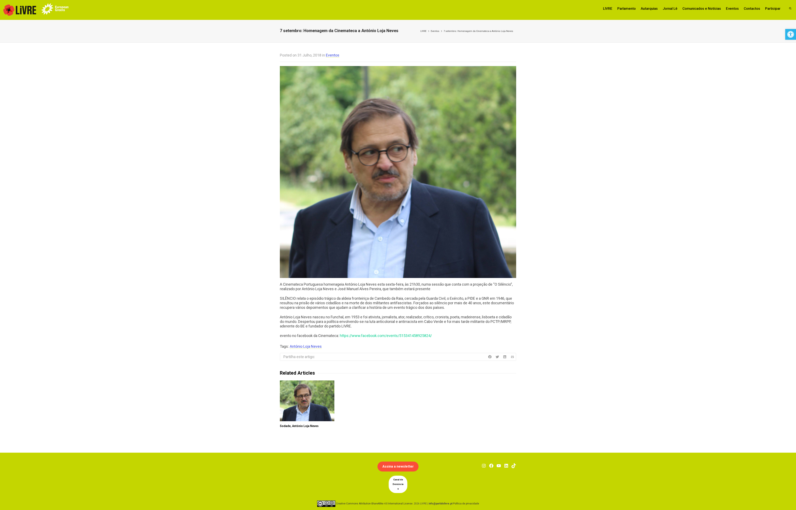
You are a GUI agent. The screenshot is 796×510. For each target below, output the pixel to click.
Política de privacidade (466, 503)
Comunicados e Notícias (701, 8)
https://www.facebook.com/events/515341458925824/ (386, 335)
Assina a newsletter (398, 466)
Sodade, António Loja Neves (299, 426)
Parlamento (626, 8)
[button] (790, 34)
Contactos (752, 8)
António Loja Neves (306, 346)
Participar (772, 8)
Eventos (732, 8)
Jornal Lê (670, 8)
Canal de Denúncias (398, 484)
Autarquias (649, 8)
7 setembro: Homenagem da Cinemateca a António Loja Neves (478, 31)
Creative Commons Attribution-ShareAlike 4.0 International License (374, 503)
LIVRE (607, 8)
